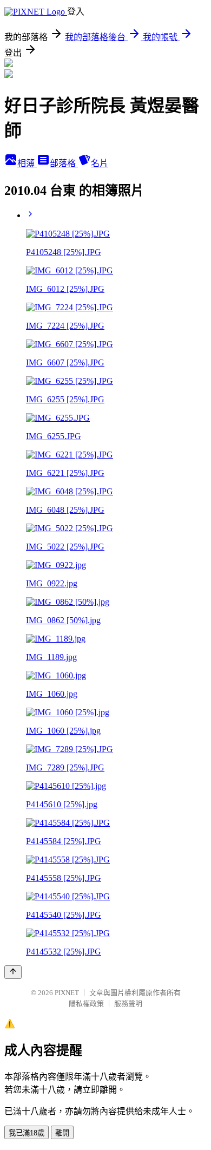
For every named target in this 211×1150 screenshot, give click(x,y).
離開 (62, 1133)
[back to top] (13, 972)
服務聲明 (128, 1003)
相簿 (27, 163)
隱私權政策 (86, 1003)
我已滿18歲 (26, 1133)
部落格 (64, 163)
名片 (99, 163)
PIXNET (67, 993)
